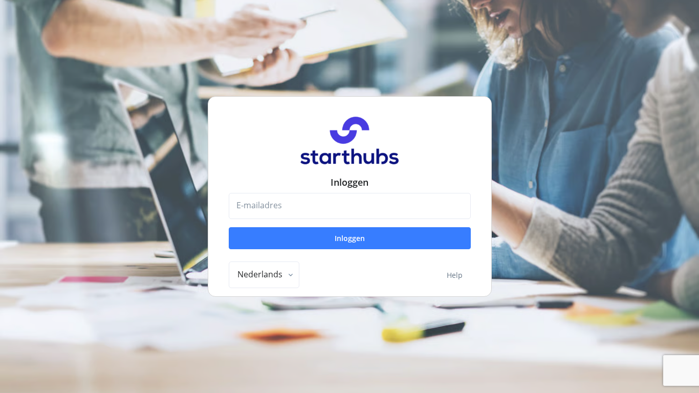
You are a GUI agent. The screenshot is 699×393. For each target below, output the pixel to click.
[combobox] (264, 274)
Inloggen (350, 238)
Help (455, 275)
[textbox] (259, 274)
